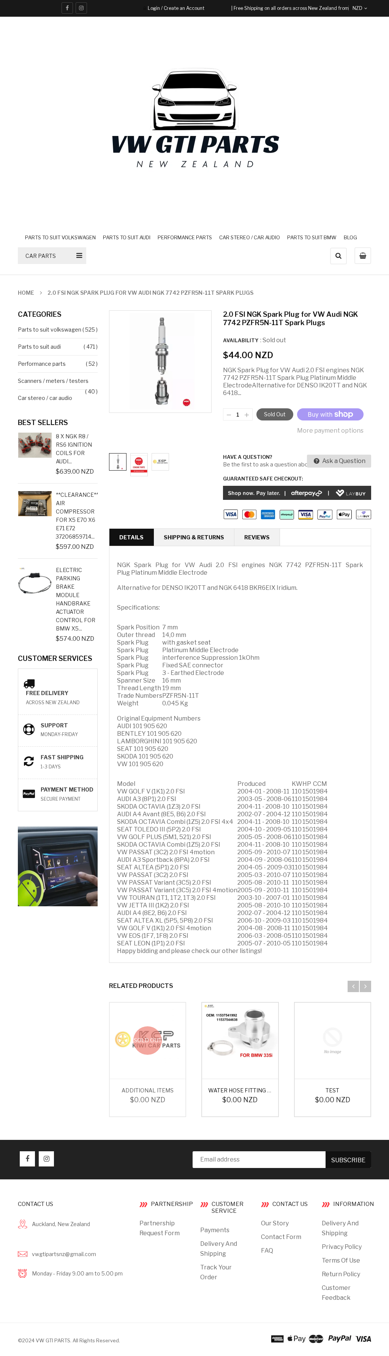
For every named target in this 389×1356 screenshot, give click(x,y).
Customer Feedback (336, 1292)
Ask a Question (343, 461)
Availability (240, 340)
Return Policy (341, 1274)
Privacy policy (342, 1246)
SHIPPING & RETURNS (194, 537)
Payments (214, 1230)
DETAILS (131, 537)
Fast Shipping (62, 757)
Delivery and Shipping (218, 1248)
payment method (67, 789)
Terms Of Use (341, 1260)
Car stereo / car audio (45, 398)
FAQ (267, 1250)
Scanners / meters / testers (53, 381)
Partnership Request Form (159, 1228)
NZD (366, 8)
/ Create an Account (182, 8)
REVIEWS (257, 537)
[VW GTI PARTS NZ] (321, 1338)
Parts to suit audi (39, 346)
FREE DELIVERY (47, 693)
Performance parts (42, 363)
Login (154, 8)
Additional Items (148, 1090)
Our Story (275, 1223)
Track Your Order (216, 1272)
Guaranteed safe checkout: (263, 479)
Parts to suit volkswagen (49, 329)
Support (54, 725)
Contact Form (281, 1237)
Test (332, 1090)
